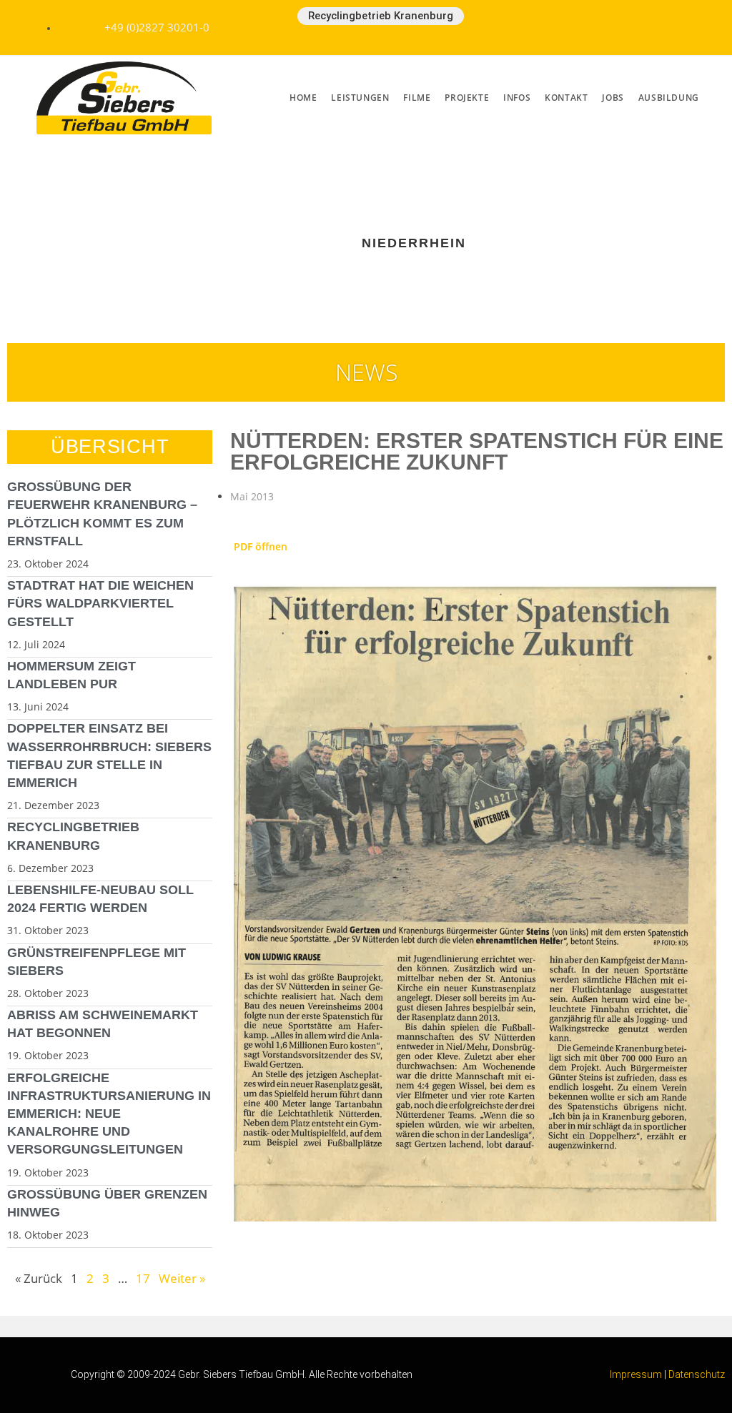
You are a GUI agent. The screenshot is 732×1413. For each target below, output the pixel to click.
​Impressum (636, 1374)
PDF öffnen (260, 546)
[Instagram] (664, 25)
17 (143, 1278)
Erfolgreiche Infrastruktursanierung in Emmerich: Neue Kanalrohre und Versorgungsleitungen (109, 1114)
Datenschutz (696, 1374)
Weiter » (182, 1278)
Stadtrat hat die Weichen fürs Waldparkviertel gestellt (100, 603)
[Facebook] (570, 25)
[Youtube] (617, 25)
